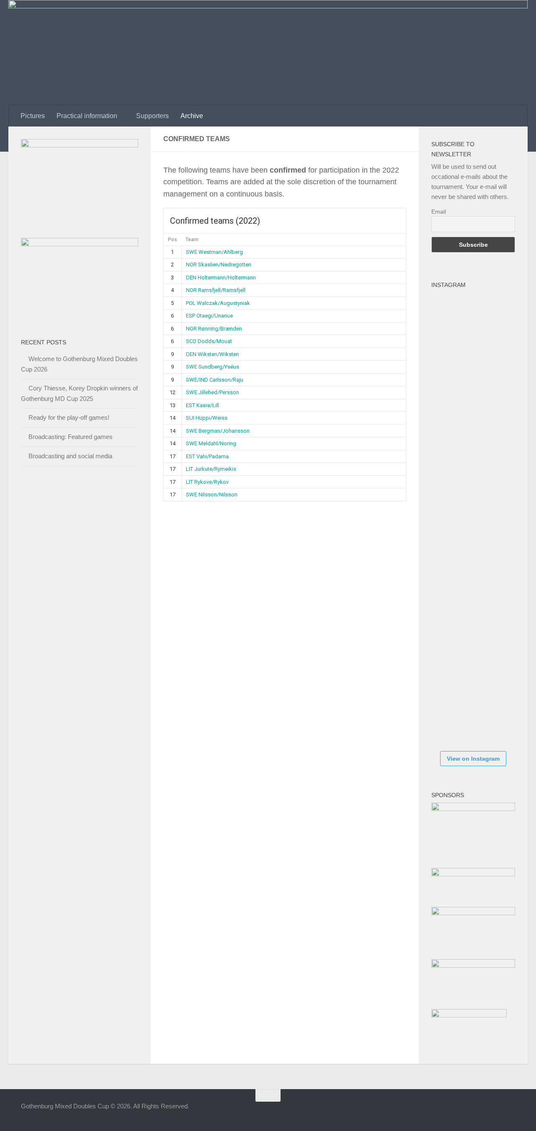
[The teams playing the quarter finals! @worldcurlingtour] (456, 569)
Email (438, 211)
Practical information (87, 115)
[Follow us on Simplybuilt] (509, 1112)
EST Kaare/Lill (202, 405)
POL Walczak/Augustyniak (218, 303)
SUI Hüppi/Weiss (206, 418)
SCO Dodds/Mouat (209, 341)
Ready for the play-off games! (68, 417)
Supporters (152, 115)
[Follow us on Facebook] (464, 1112)
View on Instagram (473, 758)
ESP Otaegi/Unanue (209, 315)
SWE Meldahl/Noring (211, 443)
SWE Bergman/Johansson (218, 431)
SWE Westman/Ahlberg (214, 252)
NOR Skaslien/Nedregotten (218, 264)
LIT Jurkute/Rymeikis (211, 469)
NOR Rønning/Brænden (214, 328)
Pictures (33, 115)
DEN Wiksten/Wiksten (212, 354)
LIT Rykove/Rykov (207, 482)
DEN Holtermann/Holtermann (221, 277)
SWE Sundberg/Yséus (212, 367)
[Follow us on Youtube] (494, 1112)
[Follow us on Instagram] (479, 1112)
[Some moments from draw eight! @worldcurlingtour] (456, 619)
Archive (191, 115)
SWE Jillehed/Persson (212, 392)
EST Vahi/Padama (207, 456)
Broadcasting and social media (70, 456)
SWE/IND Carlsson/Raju (214, 380)
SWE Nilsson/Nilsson (211, 494)
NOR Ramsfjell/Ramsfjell (215, 290)
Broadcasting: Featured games (70, 436)
